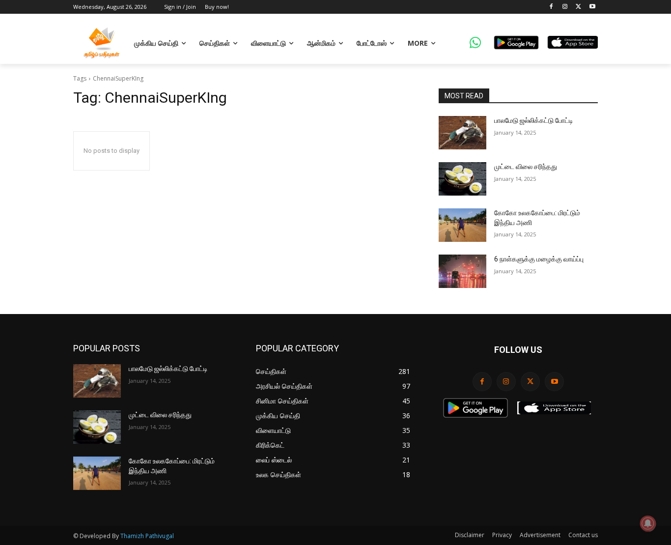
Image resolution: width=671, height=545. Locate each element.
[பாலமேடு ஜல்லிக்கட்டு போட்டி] (462, 132)
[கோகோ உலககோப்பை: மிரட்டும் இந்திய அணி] (462, 225)
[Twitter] (578, 7)
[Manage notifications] (648, 523)
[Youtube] (592, 7)
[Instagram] (565, 7)
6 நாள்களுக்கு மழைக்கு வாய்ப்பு (539, 259)
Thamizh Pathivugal (147, 536)
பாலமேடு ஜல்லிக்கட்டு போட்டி (533, 120)
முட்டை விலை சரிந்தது (525, 167)
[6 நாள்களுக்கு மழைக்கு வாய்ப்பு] (462, 271)
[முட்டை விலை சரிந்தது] (462, 179)
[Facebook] (551, 7)
